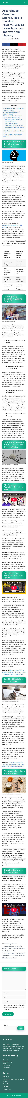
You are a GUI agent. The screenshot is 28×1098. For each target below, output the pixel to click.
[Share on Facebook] (6, 44)
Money (5, 1064)
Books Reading (7, 1062)
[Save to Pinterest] (22, 44)
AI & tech (6, 1060)
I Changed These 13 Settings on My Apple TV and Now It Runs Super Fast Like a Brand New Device (14, 955)
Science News (7, 1066)
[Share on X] (14, 44)
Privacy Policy (7, 1089)
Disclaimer (6, 1086)
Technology (7, 944)
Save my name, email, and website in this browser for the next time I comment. (14, 1007)
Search (6, 1025)
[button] (24, 2)
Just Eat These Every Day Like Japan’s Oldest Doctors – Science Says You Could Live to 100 (13, 948)
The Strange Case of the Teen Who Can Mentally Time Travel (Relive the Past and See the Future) (13, 764)
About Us (6, 1076)
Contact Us (6, 1084)
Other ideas (6, 1068)
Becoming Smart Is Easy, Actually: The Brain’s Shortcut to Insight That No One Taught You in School (14, 672)
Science (14, 944)
